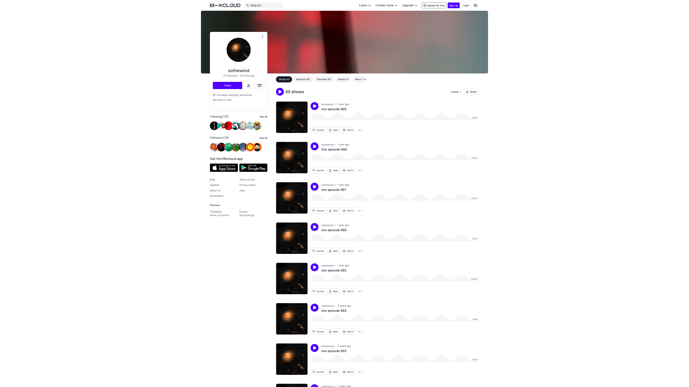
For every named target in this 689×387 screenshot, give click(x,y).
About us (215, 190)
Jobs (242, 190)
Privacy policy (247, 185)
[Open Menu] (475, 5)
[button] (280, 92)
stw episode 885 (333, 270)
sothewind (327, 104)
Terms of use (246, 179)
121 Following (247, 75)
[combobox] (262, 36)
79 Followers (230, 75)
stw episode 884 (333, 311)
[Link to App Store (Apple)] (224, 168)
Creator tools (384, 5)
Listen (363, 5)
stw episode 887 (333, 190)
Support (214, 185)
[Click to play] (314, 106)
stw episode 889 (333, 109)
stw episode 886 (333, 230)
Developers (216, 195)
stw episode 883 (333, 351)
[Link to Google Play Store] (253, 168)
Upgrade (408, 5)
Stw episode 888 (334, 149)
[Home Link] (225, 5)
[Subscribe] (248, 85)
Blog (212, 179)
